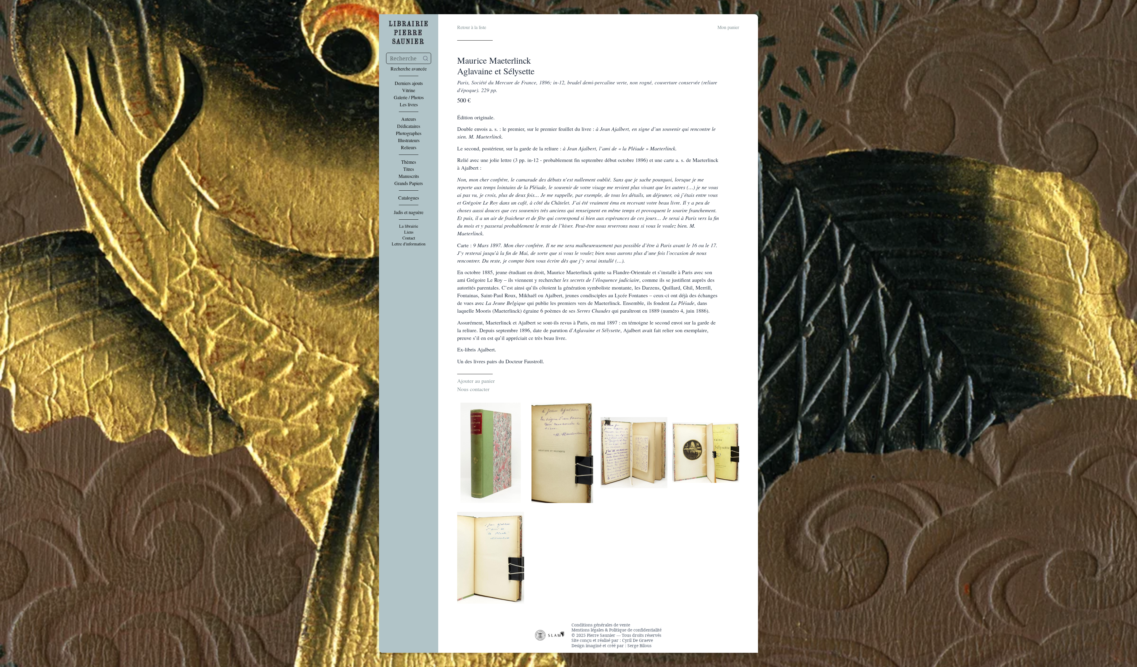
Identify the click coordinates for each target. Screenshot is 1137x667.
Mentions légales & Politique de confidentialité (616, 630)
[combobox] (408, 58)
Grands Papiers (408, 183)
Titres (408, 169)
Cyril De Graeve (637, 640)
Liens (408, 232)
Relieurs (408, 147)
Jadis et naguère (408, 212)
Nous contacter (473, 389)
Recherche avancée (409, 68)
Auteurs (408, 119)
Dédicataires (408, 126)
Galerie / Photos (409, 97)
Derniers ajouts (409, 83)
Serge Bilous (639, 645)
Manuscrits (409, 176)
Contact (408, 238)
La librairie (408, 226)
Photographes (408, 133)
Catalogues (408, 197)
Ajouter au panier (476, 380)
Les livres (409, 104)
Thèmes (408, 162)
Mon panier (728, 27)
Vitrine (408, 90)
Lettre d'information (408, 244)
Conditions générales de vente (600, 625)
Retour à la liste (471, 27)
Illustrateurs (409, 140)
